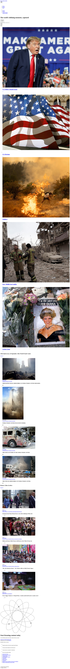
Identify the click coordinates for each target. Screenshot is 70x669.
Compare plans (8, 639)
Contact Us (4, 658)
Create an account (3, 639)
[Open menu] (1, 2)
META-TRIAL (4, 511)
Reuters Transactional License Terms (8, 662)
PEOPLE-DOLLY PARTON (7, 566)
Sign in (3, 10)
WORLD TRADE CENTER (7, 381)
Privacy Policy (4, 659)
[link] (4, 420)
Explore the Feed (5, 654)
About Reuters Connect (6, 656)
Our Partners (4, 657)
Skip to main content (3, 0)
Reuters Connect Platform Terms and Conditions (10, 661)
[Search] (1, 24)
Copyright (4, 660)
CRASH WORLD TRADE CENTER (8, 450)
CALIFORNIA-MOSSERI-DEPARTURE (15, 511)
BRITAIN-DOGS (5, 593)
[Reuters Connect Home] (3, 4)
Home (3, 6)
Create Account (4, 12)
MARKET (10, 593)
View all (1, 355)
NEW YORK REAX (15, 566)
